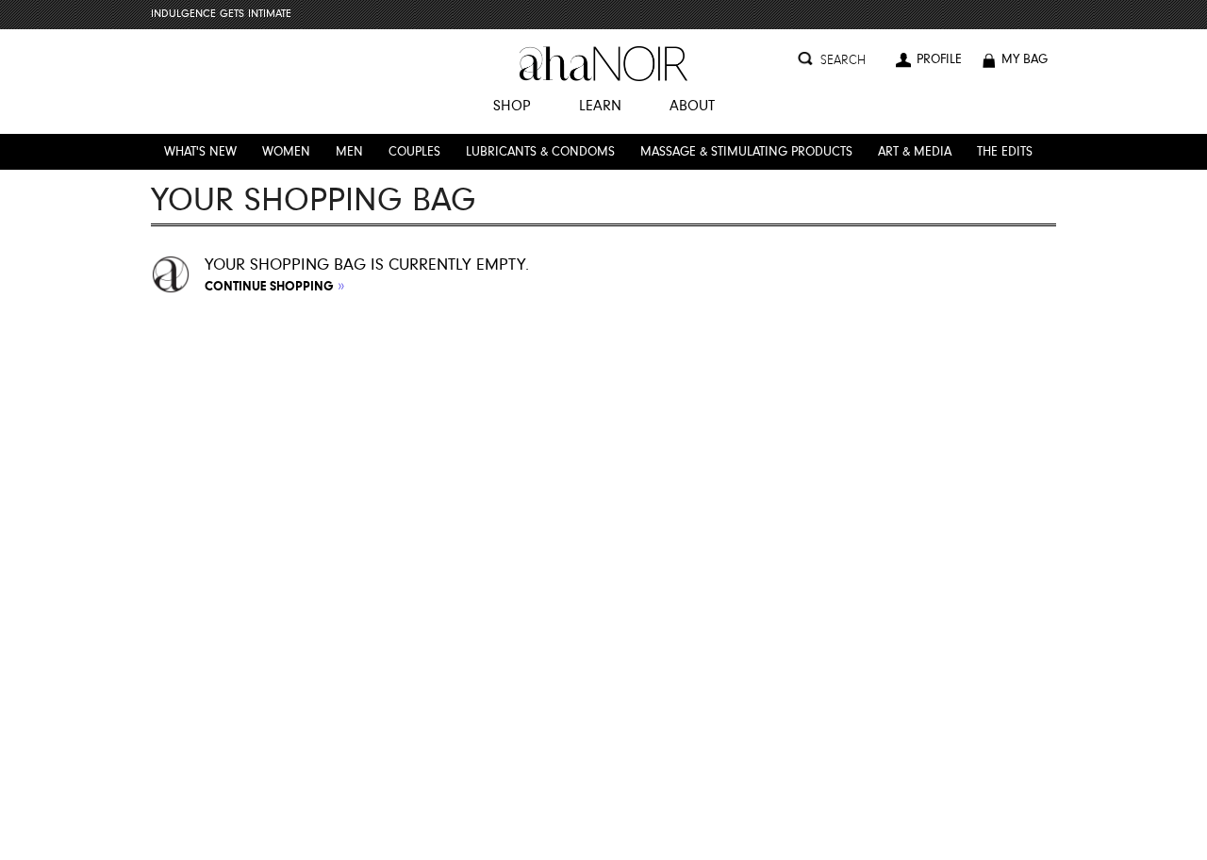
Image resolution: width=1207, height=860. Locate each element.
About (692, 106)
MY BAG (1026, 59)
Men (349, 151)
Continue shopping (274, 285)
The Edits (1005, 151)
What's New (200, 151)
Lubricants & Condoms (540, 151)
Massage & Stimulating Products (746, 151)
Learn (600, 106)
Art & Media (914, 151)
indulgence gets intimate (221, 14)
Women (286, 151)
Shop (512, 106)
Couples (414, 151)
